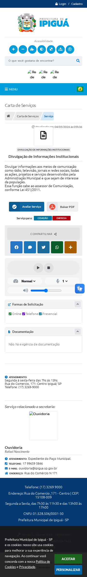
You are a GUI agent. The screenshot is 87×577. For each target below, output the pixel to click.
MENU (13, 89)
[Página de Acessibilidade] (70, 49)
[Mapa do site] (60, 49)
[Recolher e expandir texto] (78, 304)
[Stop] (49, 268)
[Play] (38, 268)
